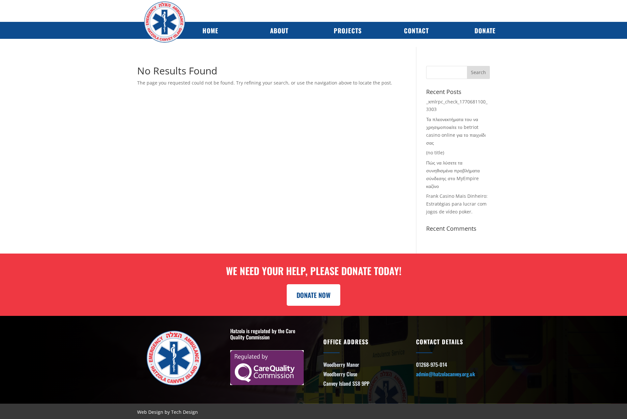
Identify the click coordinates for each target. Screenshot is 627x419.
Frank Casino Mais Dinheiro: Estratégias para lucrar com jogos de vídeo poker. (457, 204)
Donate (485, 30)
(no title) (435, 152)
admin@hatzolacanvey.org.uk (445, 374)
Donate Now (313, 295)
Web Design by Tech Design (167, 412)
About (279, 30)
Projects (348, 30)
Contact (416, 30)
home (210, 30)
